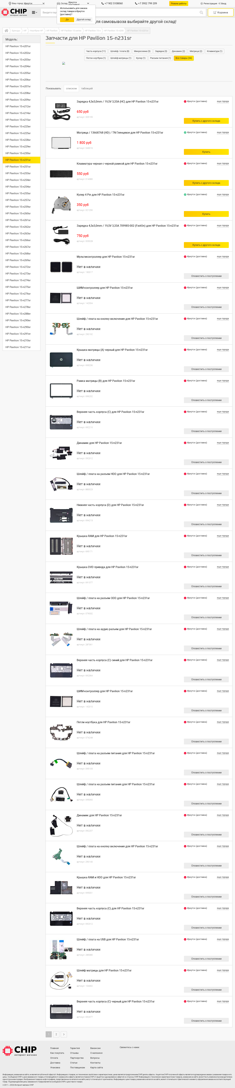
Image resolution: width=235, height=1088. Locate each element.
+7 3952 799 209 (147, 3)
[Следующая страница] (64, 1034)
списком (71, 88)
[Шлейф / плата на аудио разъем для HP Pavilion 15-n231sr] (61, 639)
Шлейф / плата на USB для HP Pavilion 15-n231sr (108, 939)
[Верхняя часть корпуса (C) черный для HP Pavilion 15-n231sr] (61, 1012)
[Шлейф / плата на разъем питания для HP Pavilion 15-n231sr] (61, 763)
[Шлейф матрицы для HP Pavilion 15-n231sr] (61, 981)
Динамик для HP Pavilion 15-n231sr (99, 443)
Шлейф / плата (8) (119, 51)
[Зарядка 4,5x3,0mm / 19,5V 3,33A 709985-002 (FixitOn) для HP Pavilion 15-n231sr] (61, 236)
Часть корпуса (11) (96, 51)
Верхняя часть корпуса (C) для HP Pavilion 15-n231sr (110, 412)
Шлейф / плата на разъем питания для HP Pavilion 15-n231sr (116, 753)
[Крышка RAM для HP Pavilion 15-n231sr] (61, 546)
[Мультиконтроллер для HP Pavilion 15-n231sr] (61, 267)
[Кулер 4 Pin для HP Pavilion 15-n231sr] (61, 205)
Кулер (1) (141, 58)
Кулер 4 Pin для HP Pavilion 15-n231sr (100, 194)
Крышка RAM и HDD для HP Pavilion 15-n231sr (106, 877)
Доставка (55, 1062)
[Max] (123, 1054)
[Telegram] (130, 1054)
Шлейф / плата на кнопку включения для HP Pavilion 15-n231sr (117, 318)
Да (67, 19)
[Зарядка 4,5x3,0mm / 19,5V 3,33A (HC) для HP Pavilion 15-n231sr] (61, 112)
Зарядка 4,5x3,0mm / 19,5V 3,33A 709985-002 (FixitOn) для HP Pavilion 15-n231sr (128, 225)
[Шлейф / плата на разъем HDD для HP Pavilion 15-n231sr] (61, 484)
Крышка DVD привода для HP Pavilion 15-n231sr (107, 567)
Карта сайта (96, 1067)
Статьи (73, 1062)
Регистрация (210, 3)
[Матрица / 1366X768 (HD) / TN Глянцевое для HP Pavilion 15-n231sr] (61, 143)
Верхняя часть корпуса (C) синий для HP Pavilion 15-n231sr (114, 660)
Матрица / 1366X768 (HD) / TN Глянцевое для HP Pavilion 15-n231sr (120, 132)
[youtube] (136, 1054)
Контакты (95, 1062)
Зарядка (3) (161, 51)
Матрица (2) (196, 51)
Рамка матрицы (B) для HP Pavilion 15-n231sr (106, 380)
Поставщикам (77, 1067)
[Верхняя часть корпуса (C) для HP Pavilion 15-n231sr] (61, 422)
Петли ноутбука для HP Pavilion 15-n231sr (103, 722)
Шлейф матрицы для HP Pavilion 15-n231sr (104, 970)
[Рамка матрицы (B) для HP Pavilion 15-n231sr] (61, 391)
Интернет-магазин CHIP (20, 1051)
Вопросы (95, 1058)
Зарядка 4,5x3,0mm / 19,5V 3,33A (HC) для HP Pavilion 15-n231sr (117, 101)
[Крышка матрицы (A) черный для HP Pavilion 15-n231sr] (61, 360)
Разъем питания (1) (160, 58)
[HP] (63, 63)
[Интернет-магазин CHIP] (14, 12)
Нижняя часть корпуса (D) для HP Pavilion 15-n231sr (110, 505)
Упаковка (55, 1067)
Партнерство (77, 1058)
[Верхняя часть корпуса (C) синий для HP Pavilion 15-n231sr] (61, 670)
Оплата (54, 1058)
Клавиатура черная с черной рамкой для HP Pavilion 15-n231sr (117, 163)
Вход (223, 3)
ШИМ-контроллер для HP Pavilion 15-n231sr (105, 287)
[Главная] (6, 31)
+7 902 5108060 (114, 3)
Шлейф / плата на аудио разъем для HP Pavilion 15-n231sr (114, 629)
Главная (54, 1048)
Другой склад (84, 19)
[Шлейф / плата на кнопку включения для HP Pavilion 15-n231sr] (61, 329)
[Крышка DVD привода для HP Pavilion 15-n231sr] (61, 577)
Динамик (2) (178, 51)
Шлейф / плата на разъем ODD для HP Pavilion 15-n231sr (113, 598)
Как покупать (57, 1053)
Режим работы (178, 3)
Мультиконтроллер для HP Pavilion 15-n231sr (106, 256)
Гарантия (75, 1048)
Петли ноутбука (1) (96, 58)
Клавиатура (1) (214, 51)
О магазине (96, 1053)
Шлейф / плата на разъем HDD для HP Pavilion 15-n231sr (113, 474)
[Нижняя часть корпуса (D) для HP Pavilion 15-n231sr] (61, 515)
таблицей (87, 88)
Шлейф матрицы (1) (120, 58)
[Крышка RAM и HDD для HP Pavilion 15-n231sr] (61, 888)
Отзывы (74, 1053)
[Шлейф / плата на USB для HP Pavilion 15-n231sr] (61, 950)
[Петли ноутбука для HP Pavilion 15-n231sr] (61, 732)
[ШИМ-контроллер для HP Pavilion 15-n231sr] (61, 298)
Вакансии (95, 1048)
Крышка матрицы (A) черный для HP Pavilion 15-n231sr (112, 349)
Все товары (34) (184, 58)
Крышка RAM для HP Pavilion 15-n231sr (102, 536)
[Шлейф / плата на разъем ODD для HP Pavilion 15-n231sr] (61, 608)
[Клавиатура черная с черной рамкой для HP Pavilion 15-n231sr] (61, 174)
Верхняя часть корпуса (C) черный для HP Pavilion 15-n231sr (115, 1001)
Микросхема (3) (142, 51)
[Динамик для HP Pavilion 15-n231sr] (61, 453)
